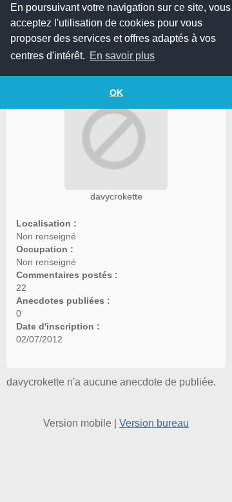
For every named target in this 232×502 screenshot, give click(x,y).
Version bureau (154, 423)
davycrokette (116, 196)
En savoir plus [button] (122, 55)
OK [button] (116, 93)
